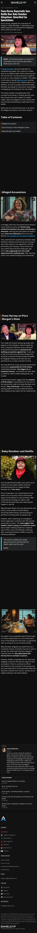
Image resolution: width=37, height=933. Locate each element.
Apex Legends (7, 841)
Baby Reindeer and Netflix (11, 131)
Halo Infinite (7, 838)
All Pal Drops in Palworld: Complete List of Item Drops (17, 805)
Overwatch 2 (7, 848)
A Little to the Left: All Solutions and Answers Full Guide (17, 798)
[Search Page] (35, 2)
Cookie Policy (5, 870)
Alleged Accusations (9, 124)
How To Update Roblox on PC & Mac (13, 781)
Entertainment (9, 8)
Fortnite (6, 851)
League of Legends (9, 835)
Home (2, 8)
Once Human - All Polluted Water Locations (16, 791)
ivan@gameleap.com (7, 906)
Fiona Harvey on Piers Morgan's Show (15, 127)
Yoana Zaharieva (18, 32)
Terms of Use (5, 863)
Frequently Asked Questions (10, 866)
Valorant (6, 844)
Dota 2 (5, 832)
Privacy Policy (5, 860)
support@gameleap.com (9, 878)
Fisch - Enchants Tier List (10, 786)
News (16, 8)
